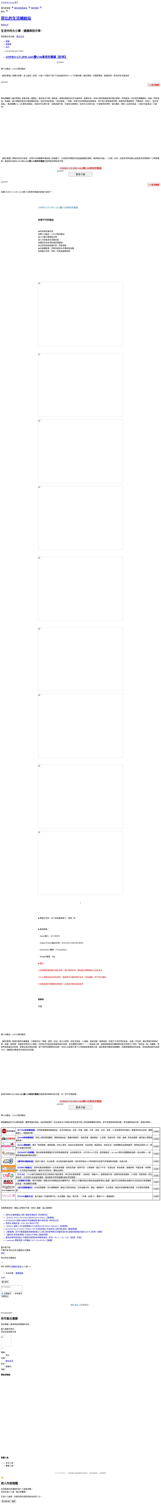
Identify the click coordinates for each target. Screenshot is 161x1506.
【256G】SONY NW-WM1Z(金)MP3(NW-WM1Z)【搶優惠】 (30, 1218)
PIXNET (63, 1473)
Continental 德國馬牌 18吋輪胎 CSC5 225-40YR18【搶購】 (29, 1240)
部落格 (8, 44)
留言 (19, 1267)
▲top (3, 1277)
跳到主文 (4, 25)
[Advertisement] (60, 129)
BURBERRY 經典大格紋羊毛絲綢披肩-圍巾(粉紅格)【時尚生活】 (33, 1220)
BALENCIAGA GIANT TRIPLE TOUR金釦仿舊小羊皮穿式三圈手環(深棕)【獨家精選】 (42, 1229)
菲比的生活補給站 (16, 18)
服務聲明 (103, 1473)
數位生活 (20, 37)
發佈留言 (5, 1296)
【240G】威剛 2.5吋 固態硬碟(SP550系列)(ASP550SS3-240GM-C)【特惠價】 (37, 1226)
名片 (7, 47)
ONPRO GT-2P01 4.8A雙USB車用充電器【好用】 (36, 56)
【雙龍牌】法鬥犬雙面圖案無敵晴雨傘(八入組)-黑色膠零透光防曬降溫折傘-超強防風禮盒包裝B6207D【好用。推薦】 (54, 1232)
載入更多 (5, 1282)
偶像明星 (19, 1273)
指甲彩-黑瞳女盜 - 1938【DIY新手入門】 (22, 1223)
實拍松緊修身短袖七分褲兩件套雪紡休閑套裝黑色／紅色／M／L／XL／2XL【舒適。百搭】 (44, 1237)
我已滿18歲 (6, 1501)
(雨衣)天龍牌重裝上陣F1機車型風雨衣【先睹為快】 (27, 1215)
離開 (13, 1501)
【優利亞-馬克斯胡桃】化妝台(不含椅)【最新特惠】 (27, 1235)
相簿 (7, 41)
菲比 (3, 1253)
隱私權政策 (94, 1473)
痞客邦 (14, 1267)
